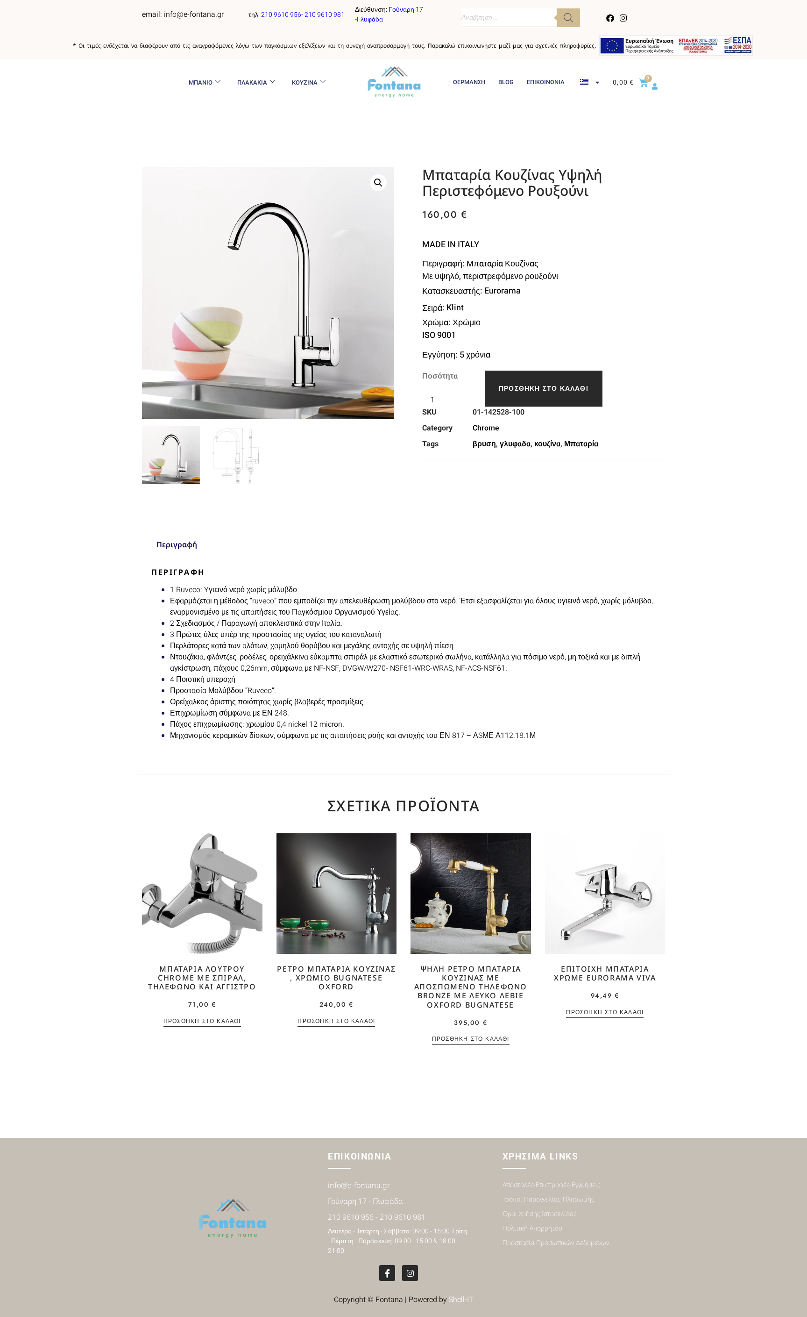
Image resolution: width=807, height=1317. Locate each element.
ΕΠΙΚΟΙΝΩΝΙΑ (546, 82)
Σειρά (432, 308)
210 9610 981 (324, 15)
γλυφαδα (515, 444)
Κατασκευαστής (451, 291)
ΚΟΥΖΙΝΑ (305, 82)
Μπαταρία (581, 444)
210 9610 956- (282, 15)
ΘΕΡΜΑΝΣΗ (469, 82)
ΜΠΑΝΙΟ (200, 82)
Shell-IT (461, 1299)
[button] (378, 182)
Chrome (486, 428)
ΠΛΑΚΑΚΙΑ (252, 82)
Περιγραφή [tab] (176, 544)
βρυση (484, 444)
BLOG (506, 82)
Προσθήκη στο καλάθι (543, 388)
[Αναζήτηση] (568, 17)
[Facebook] (610, 18)
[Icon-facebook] (387, 1273)
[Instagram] (623, 18)
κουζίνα (547, 444)
